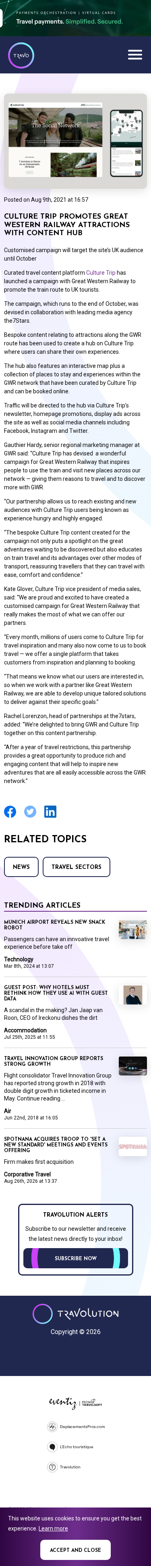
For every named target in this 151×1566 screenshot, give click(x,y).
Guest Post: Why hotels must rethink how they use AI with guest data (56, 994)
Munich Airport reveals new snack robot (54, 925)
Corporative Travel (27, 1174)
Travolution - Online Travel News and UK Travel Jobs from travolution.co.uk (75, 1314)
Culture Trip (101, 272)
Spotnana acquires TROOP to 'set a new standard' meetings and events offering (56, 1145)
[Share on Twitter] (30, 816)
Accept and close (75, 1550)
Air (7, 1111)
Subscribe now (76, 1259)
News (21, 867)
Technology (18, 959)
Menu (135, 54)
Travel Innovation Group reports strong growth (53, 1062)
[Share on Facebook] (10, 816)
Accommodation (25, 1030)
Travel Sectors (76, 867)
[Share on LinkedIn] (50, 816)
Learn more (53, 1528)
